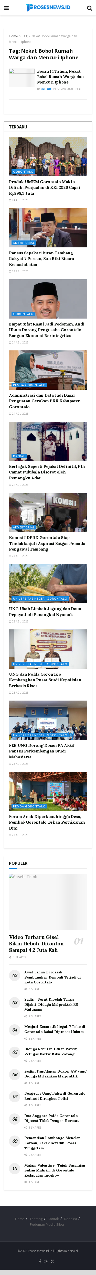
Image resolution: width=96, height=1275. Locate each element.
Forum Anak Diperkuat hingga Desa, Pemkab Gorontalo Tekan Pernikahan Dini (47, 822)
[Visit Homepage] (48, 8)
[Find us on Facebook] (40, 1261)
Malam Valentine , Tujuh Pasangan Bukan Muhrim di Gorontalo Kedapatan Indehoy (54, 1170)
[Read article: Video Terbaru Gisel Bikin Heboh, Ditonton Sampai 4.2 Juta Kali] (48, 902)
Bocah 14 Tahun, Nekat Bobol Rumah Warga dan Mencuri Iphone (60, 77)
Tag (24, 36)
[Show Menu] (6, 7)
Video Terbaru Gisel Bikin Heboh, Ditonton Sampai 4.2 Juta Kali (36, 943)
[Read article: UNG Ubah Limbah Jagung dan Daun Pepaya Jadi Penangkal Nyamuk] (48, 583)
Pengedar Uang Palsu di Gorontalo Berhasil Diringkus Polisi (55, 1096)
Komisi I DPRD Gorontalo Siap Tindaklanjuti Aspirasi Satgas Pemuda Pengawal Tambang (47, 543)
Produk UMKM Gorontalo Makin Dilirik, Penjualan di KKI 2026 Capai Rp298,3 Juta (44, 187)
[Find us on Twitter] (52, 1261)
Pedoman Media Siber (47, 1224)
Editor (46, 89)
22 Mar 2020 (64, 89)
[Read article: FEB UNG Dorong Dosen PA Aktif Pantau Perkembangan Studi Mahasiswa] (48, 720)
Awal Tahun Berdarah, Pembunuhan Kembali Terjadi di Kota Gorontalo (52, 977)
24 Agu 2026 (19, 200)
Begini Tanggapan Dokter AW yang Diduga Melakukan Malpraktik (55, 1074)
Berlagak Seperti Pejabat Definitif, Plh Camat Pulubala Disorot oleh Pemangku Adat (47, 472)
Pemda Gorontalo (29, 385)
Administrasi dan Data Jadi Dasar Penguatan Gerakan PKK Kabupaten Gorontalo (45, 401)
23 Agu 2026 (19, 621)
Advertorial (24, 243)
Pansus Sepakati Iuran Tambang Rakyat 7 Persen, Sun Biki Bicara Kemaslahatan (41, 258)
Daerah (19, 456)
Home (13, 36)
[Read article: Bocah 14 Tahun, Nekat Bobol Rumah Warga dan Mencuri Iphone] (22, 78)
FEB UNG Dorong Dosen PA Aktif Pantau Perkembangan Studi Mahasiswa (41, 751)
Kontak (53, 1218)
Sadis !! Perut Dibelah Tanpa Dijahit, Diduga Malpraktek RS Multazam (51, 1004)
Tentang (36, 1218)
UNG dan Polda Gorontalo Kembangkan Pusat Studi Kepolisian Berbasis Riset (45, 680)
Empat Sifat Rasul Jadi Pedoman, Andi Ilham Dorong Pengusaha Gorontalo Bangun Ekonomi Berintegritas (46, 329)
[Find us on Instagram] (46, 1261)
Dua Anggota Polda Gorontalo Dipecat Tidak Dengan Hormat (51, 1118)
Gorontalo (23, 171)
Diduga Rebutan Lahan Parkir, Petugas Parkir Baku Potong (50, 1051)
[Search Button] (89, 7)
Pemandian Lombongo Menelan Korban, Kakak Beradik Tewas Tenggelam (52, 1143)
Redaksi (70, 1218)
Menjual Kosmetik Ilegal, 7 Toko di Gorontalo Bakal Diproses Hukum (54, 1029)
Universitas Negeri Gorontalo (40, 598)
